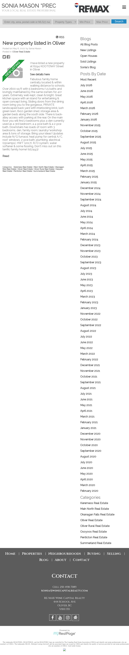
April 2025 (86, 165)
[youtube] (60, 618)
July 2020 (86, 462)
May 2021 (86, 405)
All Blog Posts (89, 44)
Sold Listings (88, 61)
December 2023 (90, 245)
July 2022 (86, 336)
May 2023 (86, 285)
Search (119, 21)
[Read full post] (15, 73)
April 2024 (86, 228)
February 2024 (89, 239)
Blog (43, 560)
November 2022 (90, 313)
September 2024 (90, 199)
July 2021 (86, 393)
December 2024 (90, 188)
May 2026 (86, 96)
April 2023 (86, 290)
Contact (81, 560)
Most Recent (88, 79)
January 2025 (88, 182)
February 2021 (89, 422)
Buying (93, 553)
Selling (114, 553)
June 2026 (86, 91)
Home (10, 553)
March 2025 (87, 171)
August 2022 (88, 330)
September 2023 (90, 262)
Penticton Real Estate (23, 171)
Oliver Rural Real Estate (44, 169)
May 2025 (86, 159)
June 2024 (86, 216)
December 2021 (90, 365)
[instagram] (68, 618)
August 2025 (88, 142)
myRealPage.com (64, 633)
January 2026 (88, 119)
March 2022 (87, 353)
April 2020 (86, 479)
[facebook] (53, 618)
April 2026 (86, 102)
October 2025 (89, 131)
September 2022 (90, 325)
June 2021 (86, 399)
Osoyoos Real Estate (93, 531)
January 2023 (88, 308)
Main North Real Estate (44, 167)
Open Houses (88, 55)
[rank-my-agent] (76, 618)
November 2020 (90, 439)
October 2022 (89, 319)
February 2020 (89, 490)
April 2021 (86, 410)
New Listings (88, 50)
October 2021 (88, 376)
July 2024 (86, 211)
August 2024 (88, 205)
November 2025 (90, 125)
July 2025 (86, 148)
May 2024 (86, 222)
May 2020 (86, 473)
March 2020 (87, 485)
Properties (32, 553)
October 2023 (89, 256)
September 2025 (90, 136)
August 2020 (88, 456)
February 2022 (89, 359)
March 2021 (87, 416)
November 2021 (90, 370)
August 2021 (88, 388)
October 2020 (89, 445)
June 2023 (86, 279)
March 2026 (87, 108)
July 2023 (86, 273)
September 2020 (90, 450)
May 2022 (86, 348)
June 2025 (86, 153)
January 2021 (88, 428)
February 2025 (89, 176)
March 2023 (87, 296)
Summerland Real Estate (44, 171)
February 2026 (89, 113)
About (61, 560)
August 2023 (88, 268)
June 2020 (86, 468)
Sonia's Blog (88, 67)
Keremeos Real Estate (23, 167)
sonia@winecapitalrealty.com (64, 591)
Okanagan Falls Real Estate (97, 514)
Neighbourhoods (64, 553)
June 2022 (86, 342)
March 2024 (87, 233)
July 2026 (86, 85)
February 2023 (89, 302)
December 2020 (90, 433)
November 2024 (90, 193)
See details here (40, 74)
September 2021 (90, 382)
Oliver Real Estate (21, 51)
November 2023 (90, 250)
